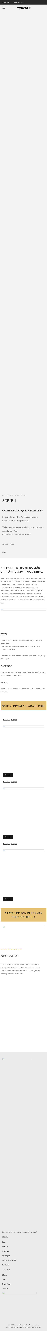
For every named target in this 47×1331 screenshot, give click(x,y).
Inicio (4, 495)
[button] (8, 775)
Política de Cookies (35, 1327)
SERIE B (27, 1005)
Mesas (17, 495)
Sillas (4, 1279)
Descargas (6, 1256)
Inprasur (5, 1246)
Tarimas (5, 1289)
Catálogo (10, 495)
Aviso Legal (9, 1327)
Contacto (5, 1265)
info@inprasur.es (18, 2)
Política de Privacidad (21, 1327)
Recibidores (6, 1284)
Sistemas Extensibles (9, 1260)
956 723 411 (6, 2)
